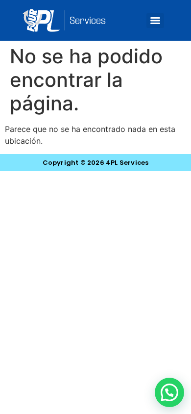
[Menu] (155, 20)
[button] (169, 392)
